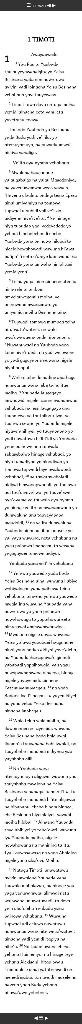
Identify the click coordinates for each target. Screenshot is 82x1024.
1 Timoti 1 (39, 5)
